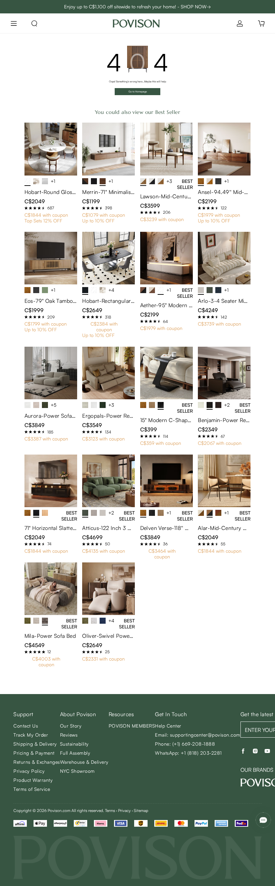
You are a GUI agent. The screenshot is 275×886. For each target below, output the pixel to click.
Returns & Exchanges (36, 762)
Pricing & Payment (34, 753)
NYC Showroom (77, 771)
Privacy (124, 810)
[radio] (26, 208)
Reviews (69, 735)
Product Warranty (33, 780)
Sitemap (141, 810)
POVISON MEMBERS (132, 726)
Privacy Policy (29, 771)
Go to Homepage (137, 91)
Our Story (71, 726)
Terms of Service (31, 789)
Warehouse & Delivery (84, 762)
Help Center (168, 726)
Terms (110, 810)
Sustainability (74, 744)
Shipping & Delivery (35, 744)
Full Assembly (75, 753)
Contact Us (25, 726)
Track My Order (30, 735)
